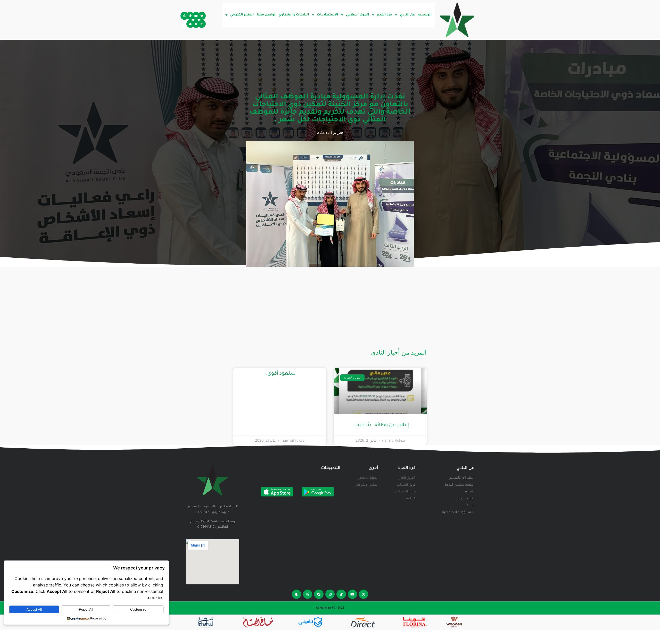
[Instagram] (202, 24)
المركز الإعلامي (357, 15)
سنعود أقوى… (279, 373)
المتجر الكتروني (242, 15)
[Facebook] (196, 24)
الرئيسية (425, 15)
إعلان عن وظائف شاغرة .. (380, 425)
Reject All (86, 609)
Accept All (34, 609)
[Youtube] (196, 16)
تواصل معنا (266, 15)
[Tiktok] (190, 16)
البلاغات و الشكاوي (293, 15)
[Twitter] (202, 16)
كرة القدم (384, 15)
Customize (138, 609)
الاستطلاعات (327, 15)
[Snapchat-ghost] (190, 24)
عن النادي (407, 15)
